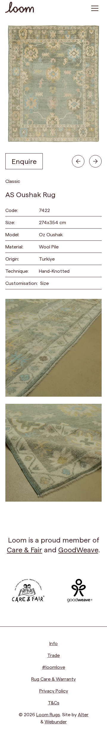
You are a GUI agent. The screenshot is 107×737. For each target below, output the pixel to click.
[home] (19, 8)
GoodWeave (78, 549)
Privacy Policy (53, 690)
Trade (53, 655)
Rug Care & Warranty (53, 679)
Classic (12, 181)
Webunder (56, 721)
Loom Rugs (48, 714)
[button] (95, 8)
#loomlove (53, 667)
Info (53, 643)
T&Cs (53, 702)
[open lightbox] (53, 348)
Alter (83, 714)
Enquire (24, 161)
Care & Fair (24, 549)
